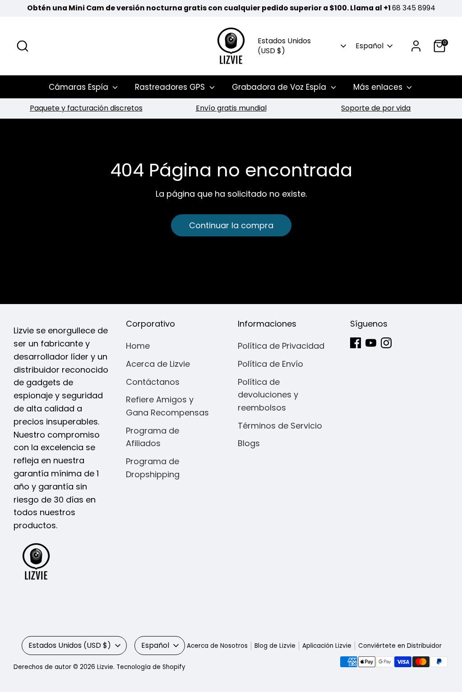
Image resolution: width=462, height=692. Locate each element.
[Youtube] (370, 342)
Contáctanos (153, 382)
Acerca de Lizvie (158, 363)
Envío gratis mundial (231, 108)
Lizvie (105, 667)
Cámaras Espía (80, 87)
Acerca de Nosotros (217, 645)
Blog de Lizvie (275, 645)
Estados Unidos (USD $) (284, 46)
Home (138, 345)
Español (369, 46)
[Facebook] (355, 342)
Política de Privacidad (281, 345)
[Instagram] (386, 342)
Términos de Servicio (280, 425)
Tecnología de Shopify (150, 667)
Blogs (249, 443)
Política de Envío (270, 363)
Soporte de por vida (376, 108)
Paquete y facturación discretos (86, 108)
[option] (86, 108)
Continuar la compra (231, 225)
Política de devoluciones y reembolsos (268, 395)
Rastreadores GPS (171, 87)
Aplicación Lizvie (326, 645)
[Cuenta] (416, 46)
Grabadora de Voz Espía (280, 87)
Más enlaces (379, 87)
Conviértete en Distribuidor (400, 645)
